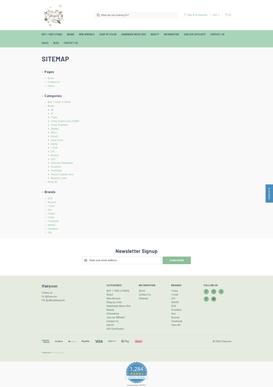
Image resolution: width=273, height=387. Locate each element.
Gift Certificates (115, 328)
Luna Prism (57, 140)
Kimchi (54, 136)
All (52, 109)
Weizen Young (57, 353)
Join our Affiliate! (195, 34)
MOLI (54, 132)
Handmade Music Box (133, 34)
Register (203, 14)
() (229, 14)
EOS (53, 159)
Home (51, 85)
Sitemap (143, 298)
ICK (53, 151)
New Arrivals (87, 34)
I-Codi (54, 147)
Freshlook (56, 170)
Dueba (51, 213)
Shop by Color (108, 34)
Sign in (191, 14)
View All (175, 325)
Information (171, 34)
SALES (45, 42)
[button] (269, 193)
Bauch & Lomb (59, 178)
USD (215, 14)
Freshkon (56, 166)
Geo (50, 209)
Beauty (155, 34)
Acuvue (55, 155)
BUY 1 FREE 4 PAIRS (52, 34)
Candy (54, 143)
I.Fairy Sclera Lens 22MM (65, 121)
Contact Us (217, 34)
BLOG (56, 42)
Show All (52, 181)
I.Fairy (54, 117)
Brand (70, 34)
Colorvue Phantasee (62, 162)
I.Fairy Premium (59, 124)
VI (52, 113)
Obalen (54, 128)
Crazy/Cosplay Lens (62, 174)
